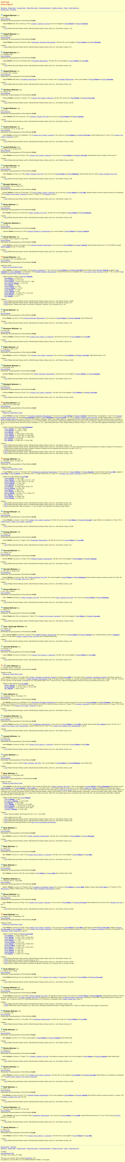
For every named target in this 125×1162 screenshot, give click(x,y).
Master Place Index (32, 8)
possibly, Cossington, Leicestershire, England (43, 677)
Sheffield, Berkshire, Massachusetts (41, 245)
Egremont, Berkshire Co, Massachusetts (39, 231)
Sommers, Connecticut (98, 929)
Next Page (13, 9)
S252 (6, 304)
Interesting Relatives (45, 8)
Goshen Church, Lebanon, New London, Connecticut (16, 521)
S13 (6, 822)
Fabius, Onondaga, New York (34, 174)
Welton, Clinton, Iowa (69, 999)
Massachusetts (5, 888)
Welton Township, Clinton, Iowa (74, 997)
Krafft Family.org (74, 8)
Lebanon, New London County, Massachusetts (14, 726)
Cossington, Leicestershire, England (96, 677)
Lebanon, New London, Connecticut (42, 98)
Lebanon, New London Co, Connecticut (42, 337)
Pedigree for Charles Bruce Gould (12, 267)
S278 (6, 1005)
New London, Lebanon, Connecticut (44, 192)
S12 (6, 814)
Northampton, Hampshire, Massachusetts (43, 42)
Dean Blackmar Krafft (7, 1153)
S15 (6, 28)
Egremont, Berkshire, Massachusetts (34, 318)
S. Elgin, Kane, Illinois (65, 789)
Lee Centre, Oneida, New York (93, 272)
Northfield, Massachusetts (29, 79)
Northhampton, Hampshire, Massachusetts (44, 472)
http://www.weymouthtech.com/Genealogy (43, 822)
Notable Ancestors (57, 8)
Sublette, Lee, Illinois (90, 788)
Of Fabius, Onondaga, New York (28, 997)
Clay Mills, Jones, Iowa (22, 579)
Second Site (28, 1158)
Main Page (4, 8)
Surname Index (21, 8)
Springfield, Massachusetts (40, 61)
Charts (66, 8)
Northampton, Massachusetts (38, 540)
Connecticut (47, 194)
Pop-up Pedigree (5, 19)
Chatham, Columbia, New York (40, 23)
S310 (6, 960)
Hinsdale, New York (116, 902)
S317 (6, 506)
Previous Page (5, 9)
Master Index (12, 8)
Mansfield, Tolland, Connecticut (11, 931)
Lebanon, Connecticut (38, 270)
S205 (6, 450)
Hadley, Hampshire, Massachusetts (44, 374)
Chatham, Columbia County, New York (85, 417)
